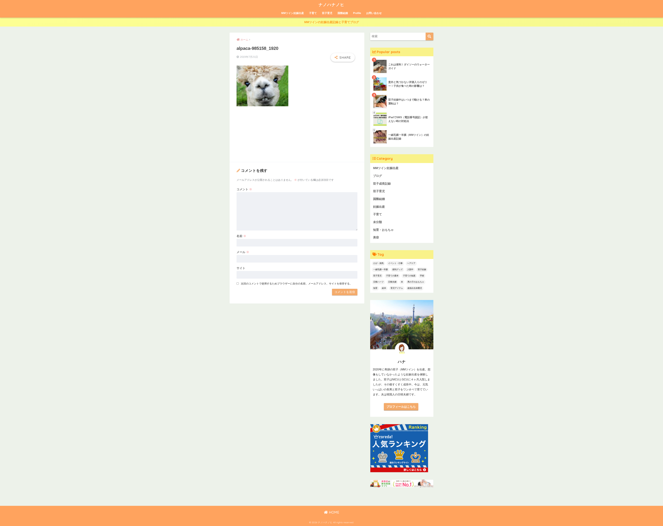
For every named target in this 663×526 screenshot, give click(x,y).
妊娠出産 (379, 206)
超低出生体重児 (414, 288)
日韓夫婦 (392, 282)
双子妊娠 (422, 269)
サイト (241, 268)
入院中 (410, 269)
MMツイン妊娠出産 (292, 13)
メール (243, 252)
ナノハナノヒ (331, 4)
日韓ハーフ (378, 282)
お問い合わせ (374, 13)
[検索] (429, 36)
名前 (241, 236)
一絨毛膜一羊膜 (380, 269)
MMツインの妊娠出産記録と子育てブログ (331, 22)
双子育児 (327, 13)
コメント (244, 189)
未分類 (377, 222)
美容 (376, 237)
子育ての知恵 (409, 275)
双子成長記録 (382, 183)
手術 (422, 275)
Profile (357, 13)
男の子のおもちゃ (415, 282)
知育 (375, 288)
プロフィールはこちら (401, 406)
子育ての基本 (392, 275)
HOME (333, 512)
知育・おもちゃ (383, 230)
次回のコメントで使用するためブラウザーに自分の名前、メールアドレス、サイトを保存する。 (296, 283)
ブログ (377, 176)
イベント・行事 (395, 263)
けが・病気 (378, 263)
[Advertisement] (297, 135)
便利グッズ (397, 269)
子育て (313, 13)
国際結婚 (343, 13)
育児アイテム (397, 288)
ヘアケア (411, 263)
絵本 (384, 288)
